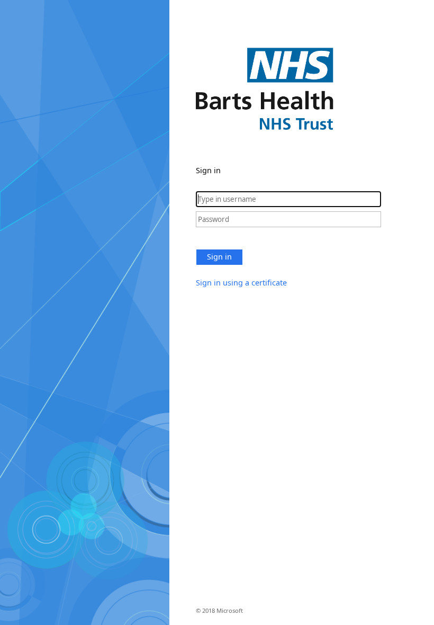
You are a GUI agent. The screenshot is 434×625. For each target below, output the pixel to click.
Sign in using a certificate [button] (241, 283)
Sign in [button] (219, 257)
